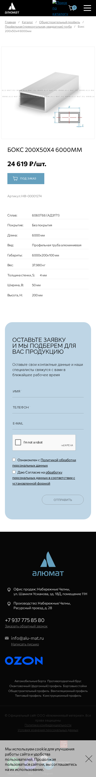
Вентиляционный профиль (69, 690)
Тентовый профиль (28, 695)
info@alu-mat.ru (27, 638)
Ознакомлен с (44, 462)
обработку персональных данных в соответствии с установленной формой (43, 477)
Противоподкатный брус (64, 681)
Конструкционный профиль (62, 695)
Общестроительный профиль (59, 22)
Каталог (27, 22)
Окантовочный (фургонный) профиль (35, 686)
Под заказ (28, 178)
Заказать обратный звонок (26, 626)
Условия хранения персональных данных (48, 730)
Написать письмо (25, 644)
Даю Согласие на (43, 477)
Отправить (63, 499)
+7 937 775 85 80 (25, 620)
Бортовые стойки (75, 686)
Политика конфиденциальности (48, 725)
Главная (10, 22)
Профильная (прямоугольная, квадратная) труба (38, 26)
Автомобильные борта (30, 681)
